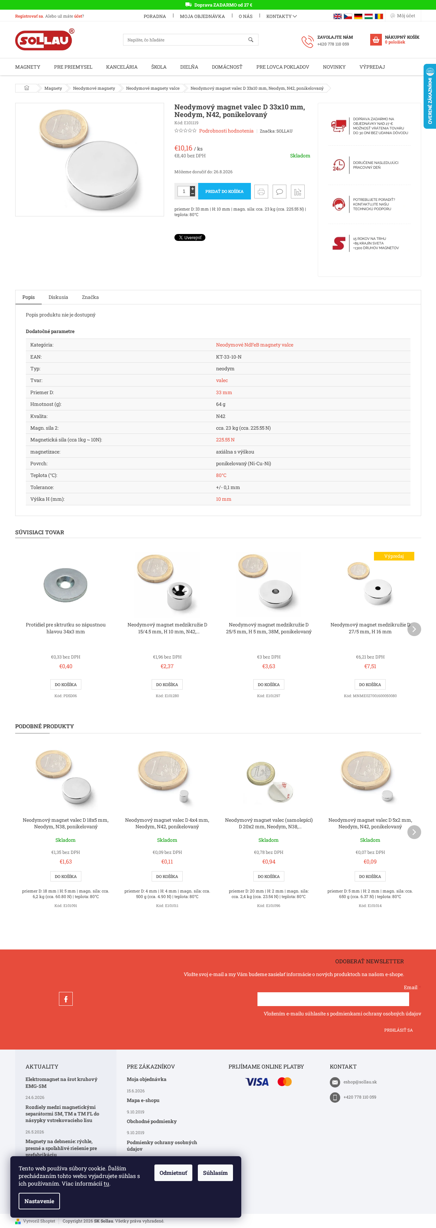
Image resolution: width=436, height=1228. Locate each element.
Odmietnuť (173, 1172)
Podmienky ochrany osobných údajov (162, 1145)
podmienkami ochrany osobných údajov (375, 1013)
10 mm (224, 499)
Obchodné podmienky (152, 1121)
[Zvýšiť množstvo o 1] (192, 188)
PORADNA (155, 16)
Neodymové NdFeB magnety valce (254, 344)
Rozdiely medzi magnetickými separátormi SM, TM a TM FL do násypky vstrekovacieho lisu (62, 1114)
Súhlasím (215, 1172)
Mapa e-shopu (143, 1100)
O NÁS (246, 16)
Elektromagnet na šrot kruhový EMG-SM (62, 1082)
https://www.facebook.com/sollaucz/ (66, 999)
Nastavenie (39, 1201)
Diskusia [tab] (58, 297)
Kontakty (279, 16)
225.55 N (225, 439)
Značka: (276, 131)
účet (78, 16)
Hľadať (253, 40)
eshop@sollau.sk (360, 1081)
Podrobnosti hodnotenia (226, 130)
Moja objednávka (202, 16)
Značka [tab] (90, 297)
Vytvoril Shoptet (39, 1221)
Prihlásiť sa (398, 1030)
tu (106, 1183)
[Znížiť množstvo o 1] (192, 193)
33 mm (224, 392)
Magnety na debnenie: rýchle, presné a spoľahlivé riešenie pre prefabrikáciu (61, 1148)
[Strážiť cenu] (298, 191)
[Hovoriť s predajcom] (279, 191)
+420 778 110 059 (360, 1097)
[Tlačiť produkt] (261, 191)
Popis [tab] (28, 297)
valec (222, 380)
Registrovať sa (29, 16)
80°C (221, 475)
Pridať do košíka (224, 191)
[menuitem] (27, 66)
